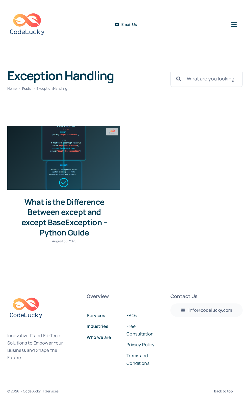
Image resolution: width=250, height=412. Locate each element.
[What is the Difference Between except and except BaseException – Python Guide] (63, 158)
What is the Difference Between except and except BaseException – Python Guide (64, 217)
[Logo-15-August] (27, 7)
